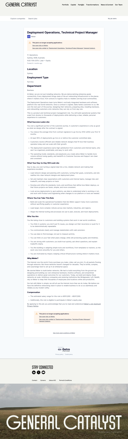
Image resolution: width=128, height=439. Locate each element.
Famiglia (81, 5)
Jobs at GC (52, 380)
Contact (34, 380)
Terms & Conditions (65, 380)
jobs (32, 19)
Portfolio (65, 5)
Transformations (92, 5)
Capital (73, 5)
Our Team (118, 5)
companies (18, 19)
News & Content (107, 5)
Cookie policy (69, 354)
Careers (43, 380)
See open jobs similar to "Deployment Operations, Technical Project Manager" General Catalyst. (63, 48)
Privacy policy (59, 354)
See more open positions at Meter (64, 333)
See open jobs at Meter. (40, 45)
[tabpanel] (64, 200)
